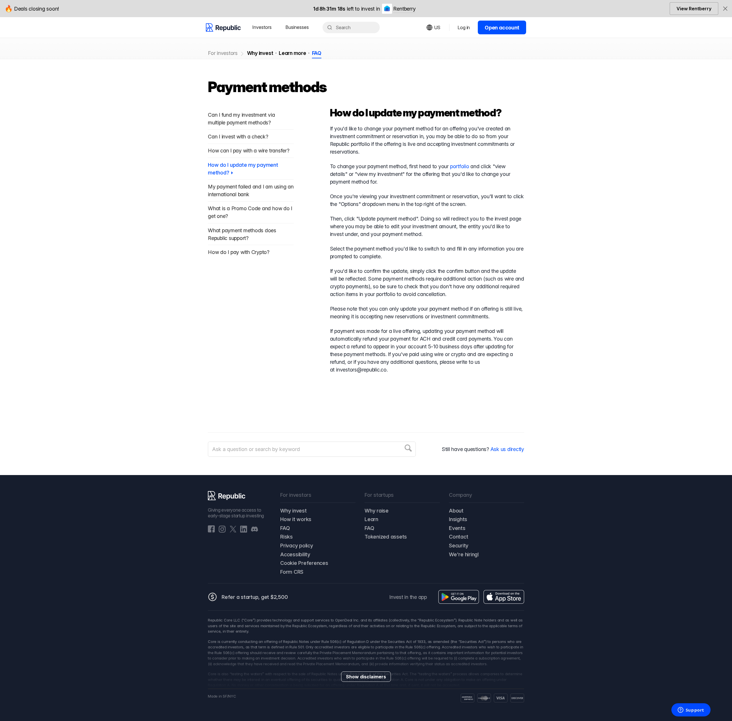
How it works (295, 519)
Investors (262, 27)
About (456, 511)
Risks (286, 537)
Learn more (292, 53)
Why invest (260, 53)
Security (458, 546)
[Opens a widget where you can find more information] (691, 710)
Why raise (377, 511)
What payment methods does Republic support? (242, 234)
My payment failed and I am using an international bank (251, 190)
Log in (464, 27)
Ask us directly (507, 449)
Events (457, 528)
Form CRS (291, 572)
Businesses (297, 27)
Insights (458, 519)
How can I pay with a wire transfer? (248, 151)
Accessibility (295, 554)
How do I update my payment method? (243, 169)
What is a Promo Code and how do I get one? (250, 212)
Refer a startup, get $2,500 (255, 597)
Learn (371, 519)
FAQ (316, 53)
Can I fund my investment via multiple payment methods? (241, 119)
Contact (458, 537)
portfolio (459, 166)
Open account (502, 28)
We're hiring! (464, 554)
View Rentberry (694, 8)
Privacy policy (296, 546)
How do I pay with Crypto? (238, 252)
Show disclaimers (366, 677)
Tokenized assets (386, 537)
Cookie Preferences (304, 563)
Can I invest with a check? (238, 137)
